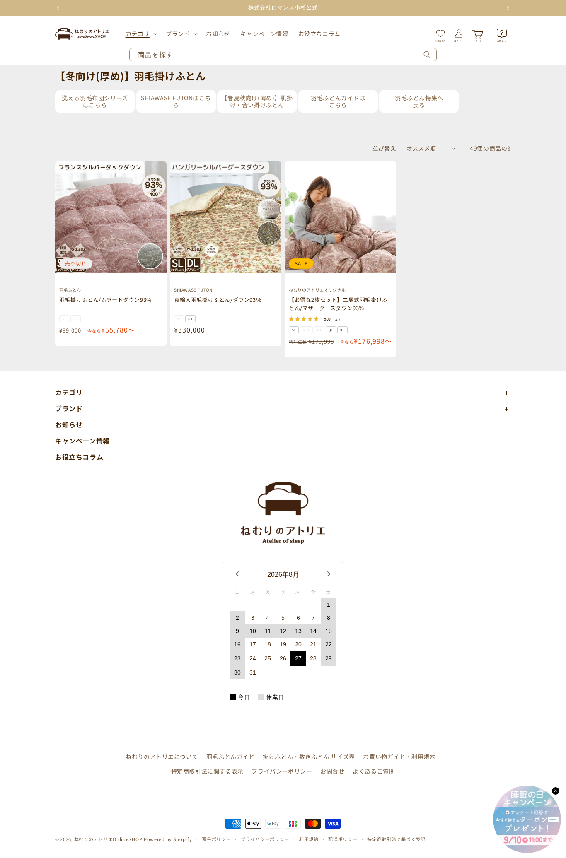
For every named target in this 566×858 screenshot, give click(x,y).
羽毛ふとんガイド (230, 756)
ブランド (178, 33)
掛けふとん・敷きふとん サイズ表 (309, 756)
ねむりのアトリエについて (162, 756)
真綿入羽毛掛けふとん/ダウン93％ (217, 300)
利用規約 (309, 839)
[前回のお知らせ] (58, 8)
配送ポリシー (342, 839)
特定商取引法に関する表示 (207, 771)
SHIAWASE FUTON (193, 290)
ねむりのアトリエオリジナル (317, 290)
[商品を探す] (427, 54)
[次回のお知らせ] (508, 8)
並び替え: (385, 148)
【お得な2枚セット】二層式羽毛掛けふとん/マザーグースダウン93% (338, 304)
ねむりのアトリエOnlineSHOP (108, 839)
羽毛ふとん (70, 290)
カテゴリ (138, 33)
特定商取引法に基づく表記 (396, 839)
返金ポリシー (216, 839)
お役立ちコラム (79, 457)
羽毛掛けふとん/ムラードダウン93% (105, 300)
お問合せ (332, 771)
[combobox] (283, 54)
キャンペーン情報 (82, 441)
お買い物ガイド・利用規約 (399, 756)
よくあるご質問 (374, 771)
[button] (141, 33)
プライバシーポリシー (282, 771)
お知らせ (68, 424)
